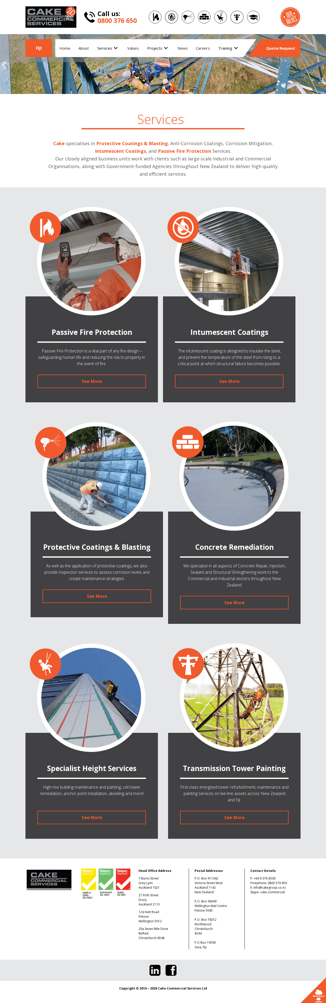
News (183, 48)
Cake (59, 143)
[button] (108, 48)
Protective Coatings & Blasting (132, 143)
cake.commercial (272, 892)
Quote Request (280, 48)
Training (225, 48)
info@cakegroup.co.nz (269, 887)
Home (64, 48)
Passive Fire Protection (184, 151)
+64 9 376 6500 (265, 878)
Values (133, 48)
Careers (203, 48)
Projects (154, 48)
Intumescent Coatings (120, 151)
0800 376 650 (277, 883)
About (83, 48)
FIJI (39, 48)
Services (104, 48)
